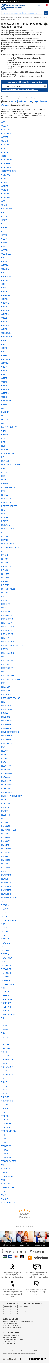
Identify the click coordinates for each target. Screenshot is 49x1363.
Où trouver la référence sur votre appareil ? (20, 90)
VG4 (3, 1165)
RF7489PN (6, 498)
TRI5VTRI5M (7, 1101)
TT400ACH (6, 1142)
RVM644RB (6, 894)
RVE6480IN (6, 781)
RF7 (3, 491)
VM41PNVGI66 (8, 1203)
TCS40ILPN (6, 969)
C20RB (4, 227)
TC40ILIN (5, 935)
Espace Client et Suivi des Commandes (18, 1322)
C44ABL (4, 378)
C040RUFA (6, 163)
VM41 (3, 1195)
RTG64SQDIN (7, 626)
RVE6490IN (6, 788)
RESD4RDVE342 (8, 487)
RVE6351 (5, 754)
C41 (3, 284)
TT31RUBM (6, 1123)
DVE (3, 408)
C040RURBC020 (8, 171)
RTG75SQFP (7, 664)
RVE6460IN (6, 770)
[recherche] (46, 13)
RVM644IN (6, 886)
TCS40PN (5, 977)
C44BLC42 (6, 401)
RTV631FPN (6, 709)
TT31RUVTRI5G (8, 1131)
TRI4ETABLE (7, 1048)
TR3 (3, 988)
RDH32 (4, 450)
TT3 (3, 1112)
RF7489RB (6, 502)
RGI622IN (5, 517)
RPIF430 (5, 593)
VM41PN (5, 1199)
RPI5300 (5, 574)
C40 (3, 258)
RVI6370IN (6, 849)
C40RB (4, 280)
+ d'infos (34, 1350)
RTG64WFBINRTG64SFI (12, 645)
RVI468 (4, 834)
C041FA (4, 182)
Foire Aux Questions (10, 1324)
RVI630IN (5, 837)
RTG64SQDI (6, 623)
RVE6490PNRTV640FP (11, 796)
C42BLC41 (6, 359)
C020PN (5, 137)
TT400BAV (6, 1146)
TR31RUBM (6, 999)
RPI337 (4, 559)
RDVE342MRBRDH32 (11, 465)
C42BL (4, 355)
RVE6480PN (6, 785)
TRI (2, 1018)
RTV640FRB (6, 728)
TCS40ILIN (6, 965)
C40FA (4, 273)
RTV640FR (6, 724)
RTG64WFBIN (7, 642)
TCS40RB (5, 980)
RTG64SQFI (6, 630)
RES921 (4, 480)
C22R (3, 246)
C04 (3, 148)
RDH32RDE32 (7, 453)
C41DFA (5, 322)
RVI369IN (5, 826)
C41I (3, 344)
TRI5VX (4, 1105)
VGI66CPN (6, 1184)
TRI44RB (5, 1044)
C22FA (4, 239)
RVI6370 (5, 845)
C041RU (5, 194)
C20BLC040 (6, 209)
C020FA (4, 126)
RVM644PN (6, 890)
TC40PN (5, 950)
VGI (3, 1180)
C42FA (4, 367)
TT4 (3, 1135)
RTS (3, 683)
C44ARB (5, 389)
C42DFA (5, 363)
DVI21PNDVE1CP (9, 427)
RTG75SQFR (7, 672)
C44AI (4, 386)
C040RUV (5, 175)
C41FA (4, 340)
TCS (3, 962)
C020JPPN (6, 130)
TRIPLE (4, 1108)
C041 (3, 178)
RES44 (4, 476)
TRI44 (4, 1041)
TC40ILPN (5, 939)
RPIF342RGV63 (8, 589)
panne (33, 97)
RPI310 (4, 555)
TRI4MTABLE (7, 1067)
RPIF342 (5, 585)
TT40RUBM (6, 1157)
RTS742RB (6, 694)
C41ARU (5, 314)
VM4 (3, 1191)
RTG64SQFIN (7, 634)
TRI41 (4, 1033)
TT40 (3, 1138)
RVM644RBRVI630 (9, 898)
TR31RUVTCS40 (8, 1014)
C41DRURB (6, 337)
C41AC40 (5, 295)
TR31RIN (5, 992)
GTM (3, 431)
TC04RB (5, 916)
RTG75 (4, 649)
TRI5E (4, 1082)
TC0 (3, 901)
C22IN (4, 242)
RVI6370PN (6, 852)
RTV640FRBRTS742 (10, 732)
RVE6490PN (6, 792)
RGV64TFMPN (8, 544)
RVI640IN (5, 860)
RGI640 (4, 521)
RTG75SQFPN (7, 668)
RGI (3, 514)
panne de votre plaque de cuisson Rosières (29, 101)
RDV (3, 457)
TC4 (3, 924)
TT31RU (5, 1120)
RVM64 (4, 879)
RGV (3, 532)
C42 (3, 352)
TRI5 (3, 1078)
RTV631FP (6, 706)
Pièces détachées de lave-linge (14, 1308)
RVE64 (4, 758)
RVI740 (4, 864)
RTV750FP (6, 739)
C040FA (4, 152)
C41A (3, 288)
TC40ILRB (5, 943)
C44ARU (5, 393)
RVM (3, 871)
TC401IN (5, 928)
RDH (3, 446)
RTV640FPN (6, 721)
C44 (3, 374)
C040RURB (6, 167)
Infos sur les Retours (10, 1343)
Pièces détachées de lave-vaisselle (16, 1306)
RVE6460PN (6, 773)
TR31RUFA (6, 1003)
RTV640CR (6, 717)
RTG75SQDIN (7, 653)
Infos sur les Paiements (12, 1328)
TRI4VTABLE (7, 1074)
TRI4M (4, 1063)
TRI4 (3, 1022)
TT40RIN (5, 1154)
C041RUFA (6, 197)
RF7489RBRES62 (9, 506)
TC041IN (5, 905)
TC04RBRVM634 (8, 920)
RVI (3, 818)
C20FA (4, 220)
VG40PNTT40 (7, 1176)
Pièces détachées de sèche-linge (15, 1310)
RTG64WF (6, 638)
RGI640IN (5, 525)
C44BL (4, 397)
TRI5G (4, 1086)
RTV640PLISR (7, 736)
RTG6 (4, 600)
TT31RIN (5, 1116)
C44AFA (4, 382)
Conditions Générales (11, 1335)
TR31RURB (6, 1007)
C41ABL (4, 291)
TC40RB (5, 954)
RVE (3, 747)
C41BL (4, 318)
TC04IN (4, 913)
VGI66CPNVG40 (8, 1187)
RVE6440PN (6, 766)
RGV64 (4, 540)
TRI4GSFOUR (7, 1056)
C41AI (4, 306)
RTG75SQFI (6, 657)
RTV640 (4, 713)
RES (3, 468)
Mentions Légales (9, 1337)
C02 (3, 122)
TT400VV (5, 1150)
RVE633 (4, 751)
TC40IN (4, 946)
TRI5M (4, 1090)
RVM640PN (6, 882)
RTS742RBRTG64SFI (10, 698)
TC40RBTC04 (7, 958)
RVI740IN (5, 867)
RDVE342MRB (7, 461)
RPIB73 (4, 581)
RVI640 (4, 856)
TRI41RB (5, 1037)
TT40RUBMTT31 (8, 1161)
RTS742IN (5, 687)
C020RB (5, 141)
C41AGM (5, 303)
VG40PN (5, 1172)
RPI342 (4, 562)
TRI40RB (5, 1029)
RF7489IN (5, 495)
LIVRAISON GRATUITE (10, 1)
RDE (3, 442)
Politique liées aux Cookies (13, 1339)
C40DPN (5, 269)
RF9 (3, 510)
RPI (3, 551)
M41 (3, 438)
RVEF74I (5, 811)
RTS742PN (6, 690)
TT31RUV (5, 1127)
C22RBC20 (6, 254)
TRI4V (4, 1071)
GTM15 (4, 434)
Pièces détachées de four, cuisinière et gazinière (21, 1314)
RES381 (4, 472)
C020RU (5, 145)
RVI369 (4, 822)
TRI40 (4, 1026)
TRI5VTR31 (6, 1097)
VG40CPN (5, 1169)
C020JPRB (6, 133)
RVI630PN (5, 841)
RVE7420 (5, 803)
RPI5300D (5, 578)
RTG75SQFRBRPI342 (11, 679)
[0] (44, 6)
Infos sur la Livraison (10, 1326)
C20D (3, 212)
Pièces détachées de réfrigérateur (15, 1312)
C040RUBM (6, 160)
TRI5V (4, 1093)
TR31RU (5, 995)
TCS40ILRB (6, 973)
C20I (3, 224)
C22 (3, 231)
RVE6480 (5, 777)
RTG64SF (5, 608)
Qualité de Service (10, 1341)
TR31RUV (5, 1010)
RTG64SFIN (6, 615)
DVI (3, 416)
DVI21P (4, 419)
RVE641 (4, 762)
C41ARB (5, 310)
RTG (3, 596)
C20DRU (5, 216)
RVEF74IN (6, 815)
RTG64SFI (6, 611)
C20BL (4, 205)
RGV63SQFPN (8, 536)
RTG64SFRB (7, 619)
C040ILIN (5, 156)
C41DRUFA (6, 333)
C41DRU (5, 329)
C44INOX (5, 404)
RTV (3, 702)
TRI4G (4, 1052)
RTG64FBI (6, 604)
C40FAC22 (6, 276)
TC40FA (4, 931)
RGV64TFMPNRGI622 (11, 547)
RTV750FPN (6, 743)
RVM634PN (6, 875)
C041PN (5, 186)
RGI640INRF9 (7, 529)
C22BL (4, 235)
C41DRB (5, 325)
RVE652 (4, 800)
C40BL (4, 261)
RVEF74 (5, 807)
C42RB (4, 370)
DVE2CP (5, 412)
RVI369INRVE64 (8, 830)
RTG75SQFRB (7, 675)
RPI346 (4, 570)
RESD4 (4, 483)
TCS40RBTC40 (8, 984)
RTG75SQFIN (7, 660)
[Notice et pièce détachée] (4, 7)
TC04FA (4, 909)
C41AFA (4, 299)
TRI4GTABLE (7, 1059)
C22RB (4, 250)
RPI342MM (6, 566)
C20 (3, 201)
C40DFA (5, 265)
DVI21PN (5, 423)
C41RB (4, 348)
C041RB (5, 190)
